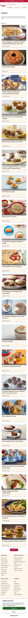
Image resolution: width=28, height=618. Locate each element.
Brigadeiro (3, 594)
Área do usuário (4, 567)
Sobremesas (16, 583)
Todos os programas (18, 570)
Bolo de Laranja (4, 590)
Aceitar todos (14, 608)
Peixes (15, 592)
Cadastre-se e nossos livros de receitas (14, 1)
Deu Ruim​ (16, 566)
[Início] (3, 6)
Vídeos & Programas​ (5, 565)
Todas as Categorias (18, 594)
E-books (25, 7)
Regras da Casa (4, 573)
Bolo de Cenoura (4, 583)
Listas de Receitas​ (4, 561)
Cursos (17, 7)
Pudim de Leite (4, 581)
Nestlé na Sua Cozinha (18, 558)
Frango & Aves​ (17, 587)
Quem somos (3, 558)
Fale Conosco (3, 569)
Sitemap (2, 575)
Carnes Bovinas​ (17, 585)
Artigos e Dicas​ (4, 563)
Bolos (15, 581)
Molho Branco (4, 592)
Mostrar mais (14, 549)
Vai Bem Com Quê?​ (17, 564)
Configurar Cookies (14, 615)
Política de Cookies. (11, 605)
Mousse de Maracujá (5, 587)
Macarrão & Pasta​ (17, 589)
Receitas (10, 7)
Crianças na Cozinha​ (18, 568)
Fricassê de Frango (4, 589)
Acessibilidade (4, 571)
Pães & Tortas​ (16, 590)
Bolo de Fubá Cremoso (5, 585)
